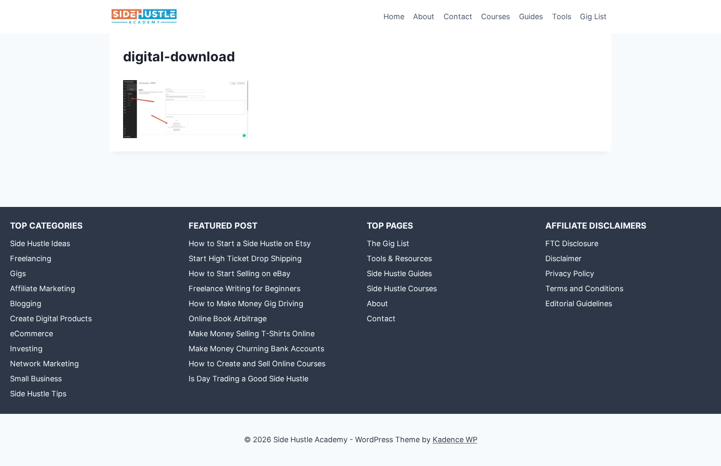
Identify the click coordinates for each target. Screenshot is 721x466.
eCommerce (31, 333)
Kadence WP (455, 439)
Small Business (36, 378)
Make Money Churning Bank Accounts (256, 348)
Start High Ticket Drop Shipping (245, 258)
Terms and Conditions (584, 288)
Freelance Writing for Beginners (244, 288)
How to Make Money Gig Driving (246, 303)
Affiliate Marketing (42, 288)
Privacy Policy (569, 273)
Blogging (25, 303)
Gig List (593, 16)
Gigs (18, 273)
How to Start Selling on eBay (239, 273)
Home (393, 16)
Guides (531, 16)
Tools (561, 16)
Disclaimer (563, 258)
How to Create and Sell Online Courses (257, 363)
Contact (458, 16)
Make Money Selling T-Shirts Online (252, 333)
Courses (495, 16)
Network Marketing (44, 363)
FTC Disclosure (571, 243)
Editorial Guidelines (578, 303)
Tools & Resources (399, 258)
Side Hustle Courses (402, 288)
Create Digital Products (51, 318)
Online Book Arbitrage (228, 318)
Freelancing (30, 258)
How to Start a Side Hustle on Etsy (250, 243)
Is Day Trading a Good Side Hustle (248, 378)
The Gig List (388, 243)
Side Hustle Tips (38, 393)
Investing (26, 348)
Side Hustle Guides (399, 273)
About (423, 16)
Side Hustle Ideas (40, 243)
